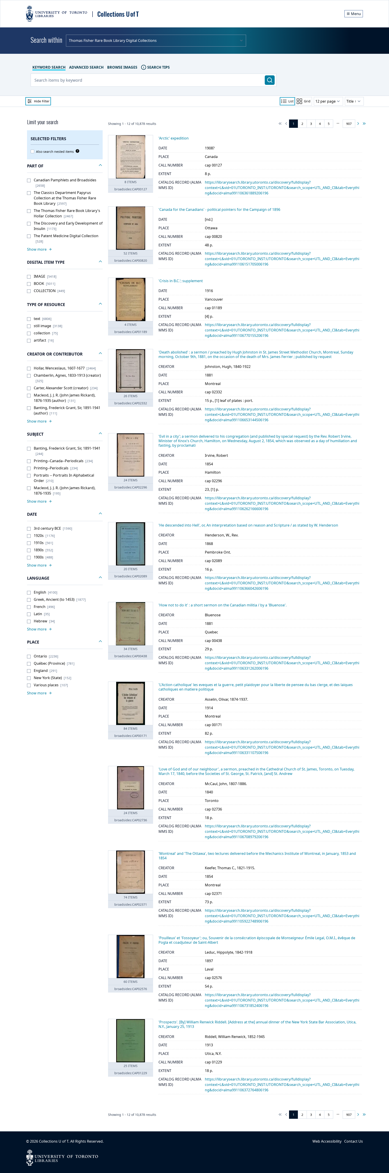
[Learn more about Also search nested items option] (76, 151)
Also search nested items (55, 151)
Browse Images (122, 67)
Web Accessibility (327, 1141)
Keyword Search (49, 67)
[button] (65, 166)
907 (349, 124)
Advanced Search (86, 67)
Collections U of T (53, 1141)
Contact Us (353, 1141)
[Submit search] (270, 80)
